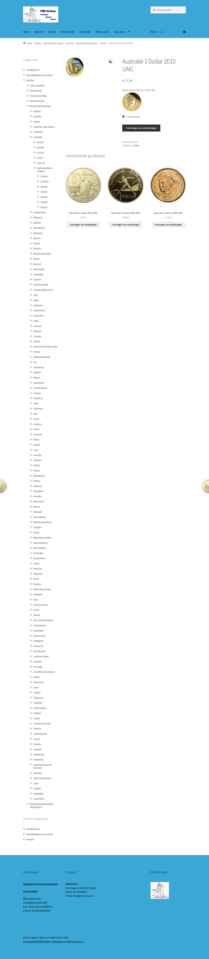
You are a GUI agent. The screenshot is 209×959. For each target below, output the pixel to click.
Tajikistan (38, 697)
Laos (36, 449)
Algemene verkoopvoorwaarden (40, 883)
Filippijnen (39, 367)
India (36, 403)
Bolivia (37, 243)
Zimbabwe (38, 793)
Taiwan (37, 692)
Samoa (37, 614)
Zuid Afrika (39, 798)
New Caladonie (41, 542)
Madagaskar (39, 475)
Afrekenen (85, 31)
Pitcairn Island (41, 604)
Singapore (38, 640)
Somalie (37, 661)
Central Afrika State (43, 289)
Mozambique (40, 517)
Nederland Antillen (42, 537)
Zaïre (36, 783)
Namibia (38, 527)
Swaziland (38, 682)
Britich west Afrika (42, 253)
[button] (110, 62)
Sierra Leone (39, 635)
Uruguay (38, 749)
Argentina (38, 131)
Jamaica (38, 424)
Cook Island (39, 310)
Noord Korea (39, 558)
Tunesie (37, 728)
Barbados (38, 233)
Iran (35, 413)
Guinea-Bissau (40, 387)
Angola (37, 121)
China (36, 300)
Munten (37, 43)
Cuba (36, 320)
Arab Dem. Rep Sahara (44, 126)
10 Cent (40, 142)
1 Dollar (103, 43)
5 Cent (40, 157)
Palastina (38, 573)
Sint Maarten (40, 651)
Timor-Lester (40, 707)
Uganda (37, 744)
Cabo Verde (39, 269)
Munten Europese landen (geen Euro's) (41, 805)
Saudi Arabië (40, 625)
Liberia (37, 465)
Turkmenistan (40, 733)
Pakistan (38, 568)
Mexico (37, 506)
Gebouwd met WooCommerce (67, 941)
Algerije (37, 111)
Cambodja (38, 274)
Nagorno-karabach (43, 522)
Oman (36, 563)
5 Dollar (44, 202)
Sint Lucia (38, 645)
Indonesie (38, 408)
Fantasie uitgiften (38, 95)
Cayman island (41, 284)
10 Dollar (44, 181)
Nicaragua (38, 553)
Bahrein (37, 222)
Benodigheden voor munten (40, 75)
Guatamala (39, 382)
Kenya (36, 439)
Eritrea (37, 351)
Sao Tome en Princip (43, 620)
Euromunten (36, 90)
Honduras (38, 398)
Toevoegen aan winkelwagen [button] (83, 224)
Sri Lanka (38, 666)
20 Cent (40, 152)
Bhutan (37, 238)
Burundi (37, 263)
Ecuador (37, 336)
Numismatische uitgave (86, 43)
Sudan (37, 676)
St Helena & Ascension (44, 671)
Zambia (37, 788)
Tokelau (37, 713)
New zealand (40, 547)
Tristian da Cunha (42, 723)
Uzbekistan (39, 754)
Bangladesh (39, 227)
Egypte (37, 341)
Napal (36, 532)
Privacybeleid (30, 891)
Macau (37, 470)
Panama (37, 584)
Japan (36, 429)
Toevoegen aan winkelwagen (141, 127)
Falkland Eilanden (42, 356)
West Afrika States (42, 778)
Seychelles (39, 630)
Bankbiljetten (33, 69)
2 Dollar (40, 147)
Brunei (37, 258)
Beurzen (38, 31)
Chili (36, 294)
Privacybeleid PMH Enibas (36, 941)
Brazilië (37, 248)
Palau (36, 578)
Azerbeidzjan (40, 212)
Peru (36, 599)
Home (26, 31)
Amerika (37, 116)
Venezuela (38, 759)
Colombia (38, 305)
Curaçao (37, 325)
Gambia (37, 372)
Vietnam (38, 772)
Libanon (37, 460)
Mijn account (102, 31)
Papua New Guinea (42, 589)
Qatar (36, 609)
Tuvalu (37, 738)
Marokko (38, 496)
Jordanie (38, 434)
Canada (37, 279)
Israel (36, 418)
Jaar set (41, 162)
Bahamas (38, 217)
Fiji (35, 362)
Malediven (38, 491)
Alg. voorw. (120, 31)
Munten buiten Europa (53, 43)
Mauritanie (39, 501)
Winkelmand (67, 31)
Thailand (38, 702)
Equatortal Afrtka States (45, 346)
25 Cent (43, 196)
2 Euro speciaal (37, 85)
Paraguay (38, 594)
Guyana (37, 393)
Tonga (37, 718)
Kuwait (37, 444)
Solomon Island (41, 656)
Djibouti (37, 331)
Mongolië (38, 511)
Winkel (52, 31)
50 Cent (43, 207)
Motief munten (37, 100)
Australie (70, 43)
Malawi (37, 480)
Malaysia (38, 486)
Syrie (36, 687)
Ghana (37, 377)
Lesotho (37, 455)
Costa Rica (39, 315)
